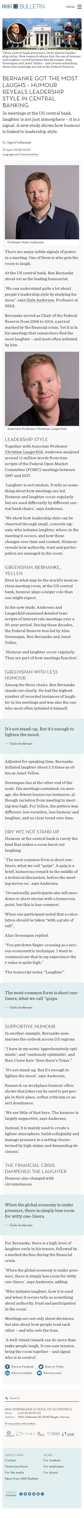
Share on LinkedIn (21, 1373)
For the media (14, 1472)
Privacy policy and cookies (20, 1423)
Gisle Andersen (39, 300)
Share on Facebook (22, 1366)
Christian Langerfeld (24, 452)
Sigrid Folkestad (19, 142)
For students (52, 1460)
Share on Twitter (54, 1366)
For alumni (50, 1472)
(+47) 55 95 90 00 (29, 1413)
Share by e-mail (52, 1373)
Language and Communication (20, 154)
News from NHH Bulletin (22, 1478)
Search (70, 1397)
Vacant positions (16, 1466)
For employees (53, 1466)
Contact (10, 1460)
